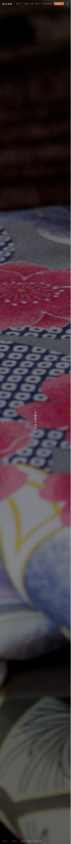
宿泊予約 (60, 3)
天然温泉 (26, 3)
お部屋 (36, 3)
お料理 (31, 3)
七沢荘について (19, 3)
